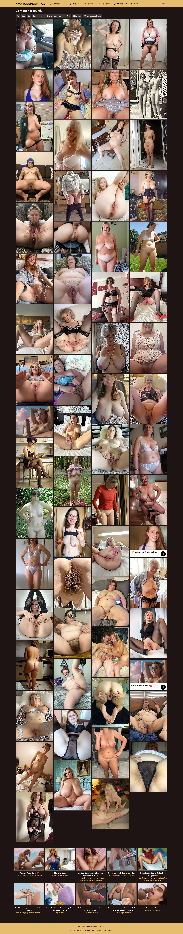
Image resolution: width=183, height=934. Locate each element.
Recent (90, 3)
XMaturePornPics (30, 4)
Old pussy (77, 16)
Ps (18, 16)
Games (137, 3)
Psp (68, 16)
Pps (34, 16)
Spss (41, 16)
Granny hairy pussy (55, 16)
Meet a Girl (122, 3)
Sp (29, 16)
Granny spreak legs (92, 16)
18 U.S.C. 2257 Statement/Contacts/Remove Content (91, 930)
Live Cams (105, 3)
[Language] (164, 4)
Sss (23, 16)
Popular (75, 3)
